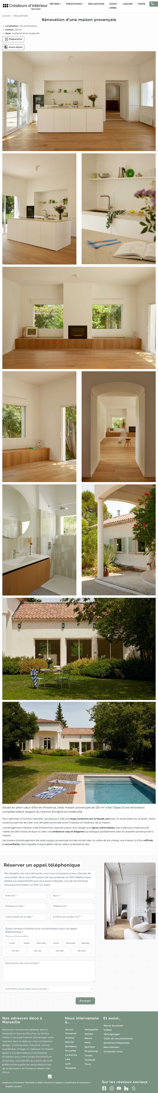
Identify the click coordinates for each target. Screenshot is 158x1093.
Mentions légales (53, 1083)
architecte (51, 818)
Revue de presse (113, 1025)
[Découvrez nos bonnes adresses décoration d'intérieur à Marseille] (27, 1077)
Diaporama (15, 39)
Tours (88, 1064)
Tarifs (141, 4)
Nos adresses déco (22, 1020)
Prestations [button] (73, 4)
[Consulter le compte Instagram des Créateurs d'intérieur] (111, 1088)
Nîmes (88, 1038)
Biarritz (69, 1042)
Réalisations (96, 4)
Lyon (68, 1063)
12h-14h (38, 950)
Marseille (70, 1068)
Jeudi (56, 943)
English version (12, 1086)
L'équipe (128, 4)
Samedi (85, 943)
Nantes (89, 1034)
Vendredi (70, 943)
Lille (67, 1059)
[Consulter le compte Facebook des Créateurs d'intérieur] (104, 1088)
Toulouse (90, 1059)
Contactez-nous (113, 1051)
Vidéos (108, 1029)
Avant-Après (113, 6)
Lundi (12, 943)
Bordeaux (71, 1046)
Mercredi (41, 943)
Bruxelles (70, 1050)
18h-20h (82, 950)
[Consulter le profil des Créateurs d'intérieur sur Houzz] (126, 1088)
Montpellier (91, 1029)
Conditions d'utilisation (77, 1083)
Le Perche (71, 1055)
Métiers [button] (54, 4)
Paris (87, 1042)
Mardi (27, 943)
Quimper (90, 1046)
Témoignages (112, 1034)
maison (50, 840)
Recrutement (111, 1047)
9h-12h (15, 950)
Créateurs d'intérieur (25, 6)
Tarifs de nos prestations (118, 1038)
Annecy (69, 1037)
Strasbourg (91, 1051)
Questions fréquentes (117, 1042)
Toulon (89, 1055)
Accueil (6, 16)
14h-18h (60, 950)
